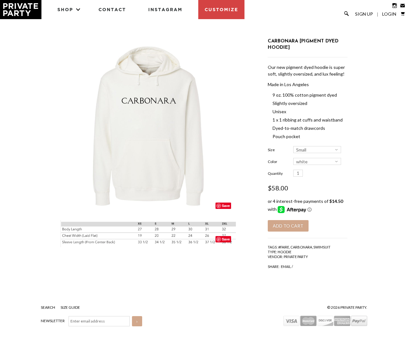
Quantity (275, 173)
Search (48, 307)
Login (389, 14)
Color (272, 161)
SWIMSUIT (322, 247)
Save (226, 205)
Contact (112, 9)
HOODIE (284, 252)
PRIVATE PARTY (296, 257)
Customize (221, 9)
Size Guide (70, 307)
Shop (65, 9)
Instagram (165, 9)
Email (286, 266)
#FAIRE (283, 247)
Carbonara (301, 247)
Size (271, 149)
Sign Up (364, 14)
